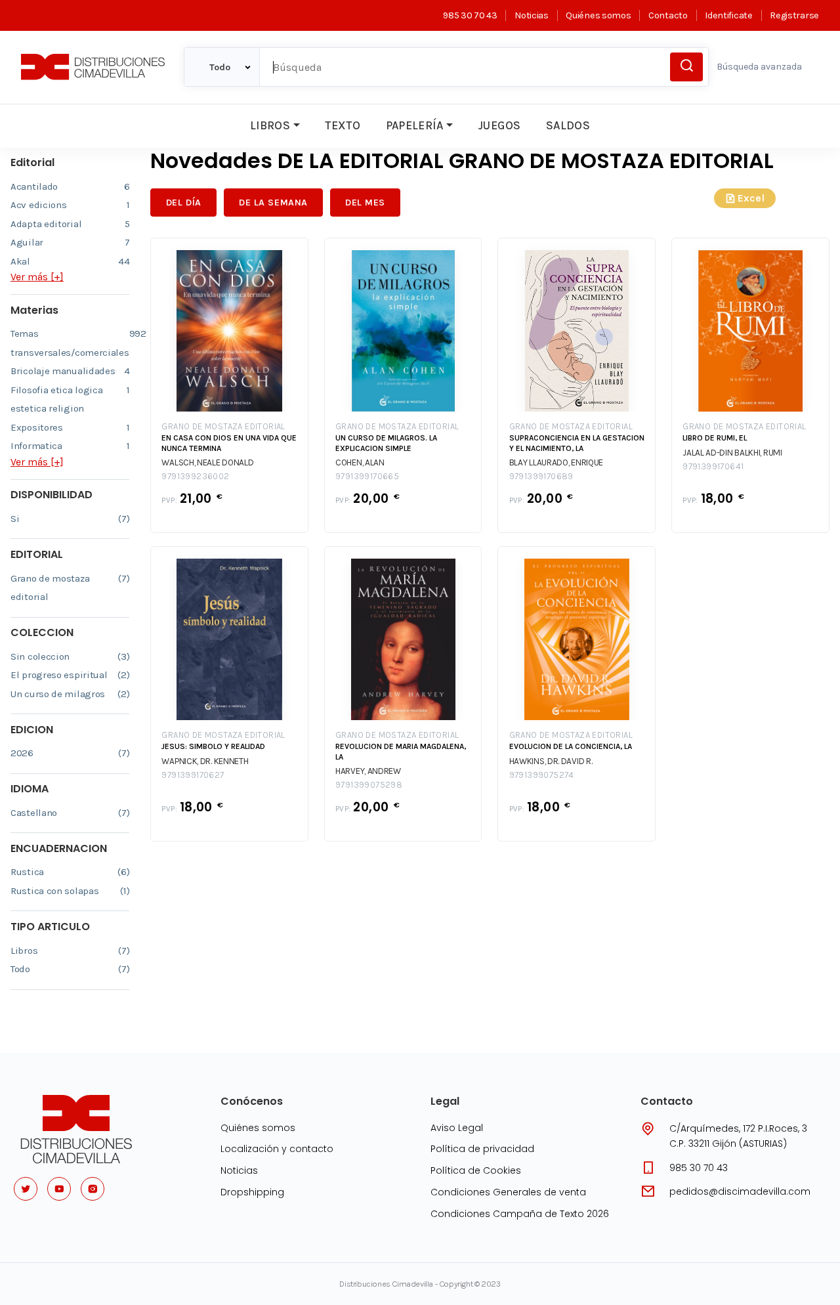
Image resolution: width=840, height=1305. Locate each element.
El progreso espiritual (69, 675)
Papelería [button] (415, 125)
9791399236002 (195, 476)
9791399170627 (192, 775)
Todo (69, 969)
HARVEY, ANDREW (368, 771)
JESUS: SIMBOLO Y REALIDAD (213, 746)
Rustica (69, 872)
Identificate (728, 15)
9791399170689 (541, 476)
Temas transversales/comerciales (69, 343)
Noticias (531, 15)
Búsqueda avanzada (759, 66)
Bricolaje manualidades (69, 371)
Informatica (69, 446)
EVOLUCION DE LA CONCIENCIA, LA (570, 746)
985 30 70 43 (470, 15)
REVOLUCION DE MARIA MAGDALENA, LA (400, 751)
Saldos (568, 125)
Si (69, 518)
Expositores (69, 427)
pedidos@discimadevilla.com (739, 1191)
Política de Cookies (475, 1170)
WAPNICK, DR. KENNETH (204, 761)
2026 (69, 753)
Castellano (69, 813)
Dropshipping (252, 1192)
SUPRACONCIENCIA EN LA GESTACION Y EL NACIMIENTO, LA (576, 443)
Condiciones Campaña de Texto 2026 (519, 1213)
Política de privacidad (482, 1148)
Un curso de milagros (69, 694)
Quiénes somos (598, 15)
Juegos (499, 125)
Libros (270, 125)
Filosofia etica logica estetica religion (69, 399)
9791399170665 (367, 476)
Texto (342, 125)
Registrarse (794, 15)
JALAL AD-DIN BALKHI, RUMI (732, 453)
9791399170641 (713, 466)
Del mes (365, 202)
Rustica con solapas (69, 891)
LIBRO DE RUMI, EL (714, 437)
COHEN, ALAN (360, 462)
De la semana (273, 202)
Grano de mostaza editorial (69, 587)
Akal (69, 261)
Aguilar (69, 242)
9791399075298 (368, 785)
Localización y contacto (276, 1148)
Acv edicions (69, 205)
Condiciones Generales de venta (508, 1192)
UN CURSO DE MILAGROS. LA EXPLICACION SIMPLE (386, 443)
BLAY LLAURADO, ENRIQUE (556, 462)
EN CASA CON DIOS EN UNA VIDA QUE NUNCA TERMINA (229, 443)
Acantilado (69, 186)
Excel (751, 198)
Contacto (667, 15)
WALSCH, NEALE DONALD (207, 462)
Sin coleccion (69, 656)
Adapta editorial (69, 224)
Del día (183, 202)
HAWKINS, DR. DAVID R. (551, 761)
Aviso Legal (456, 1127)
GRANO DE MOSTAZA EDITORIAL (223, 426)
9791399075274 (541, 775)
